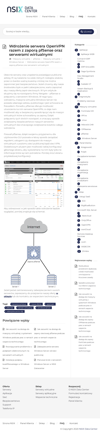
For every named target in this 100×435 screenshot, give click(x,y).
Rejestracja (74, 397)
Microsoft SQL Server (87, 210)
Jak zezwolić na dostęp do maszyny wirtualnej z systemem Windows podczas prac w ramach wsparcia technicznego (87, 302)
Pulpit (83, 152)
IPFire (84, 115)
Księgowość (86, 147)
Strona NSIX (32, 16)
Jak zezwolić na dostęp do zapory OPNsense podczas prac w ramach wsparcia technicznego (87, 324)
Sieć (5, 397)
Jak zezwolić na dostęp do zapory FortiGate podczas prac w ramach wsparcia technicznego (86, 343)
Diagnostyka (84, 96)
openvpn (50, 304)
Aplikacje (83, 50)
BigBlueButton (88, 205)
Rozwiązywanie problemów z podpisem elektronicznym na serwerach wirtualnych (17, 350)
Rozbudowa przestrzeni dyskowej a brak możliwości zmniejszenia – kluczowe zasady (87, 271)
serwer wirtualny (25, 308)
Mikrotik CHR (87, 125)
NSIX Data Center (88, 429)
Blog (72, 16)
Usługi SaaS (84, 196)
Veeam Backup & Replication (85, 89)
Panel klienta (85, 143)
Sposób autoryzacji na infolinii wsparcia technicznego (87, 286)
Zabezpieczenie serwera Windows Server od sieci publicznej (46, 350)
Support (7, 404)
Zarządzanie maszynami (82, 163)
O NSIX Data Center (79, 389)
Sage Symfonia (88, 71)
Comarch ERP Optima (83, 60)
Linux (84, 120)
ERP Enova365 (87, 67)
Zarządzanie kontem (86, 156)
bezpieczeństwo (19, 304)
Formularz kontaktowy (80, 393)
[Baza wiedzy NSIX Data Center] (22, 9)
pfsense (10, 308)
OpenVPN (85, 225)
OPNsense (86, 129)
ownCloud (85, 229)
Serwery (7, 389)
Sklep (62, 16)
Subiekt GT (86, 84)
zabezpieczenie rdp (15, 311)
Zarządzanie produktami (82, 179)
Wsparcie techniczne (46, 397)
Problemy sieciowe (86, 101)
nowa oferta (36, 304)
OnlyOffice (86, 220)
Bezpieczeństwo (11, 401)
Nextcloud (86, 216)
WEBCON (85, 246)
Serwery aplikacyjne (46, 393)
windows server (44, 308)
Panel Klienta (48, 16)
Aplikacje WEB (87, 54)
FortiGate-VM (87, 111)
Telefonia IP (8, 408)
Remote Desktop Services (85, 235)
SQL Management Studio (85, 77)
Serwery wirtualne (45, 389)
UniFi (83, 242)
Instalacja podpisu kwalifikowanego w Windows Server (16, 364)
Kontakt (91, 16)
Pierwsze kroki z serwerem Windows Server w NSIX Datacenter (47, 364)
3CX (83, 201)
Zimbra (85, 251)
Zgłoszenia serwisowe (87, 186)
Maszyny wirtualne (21, 59)
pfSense (36, 59)
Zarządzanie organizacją (82, 171)
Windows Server (16, 62)
